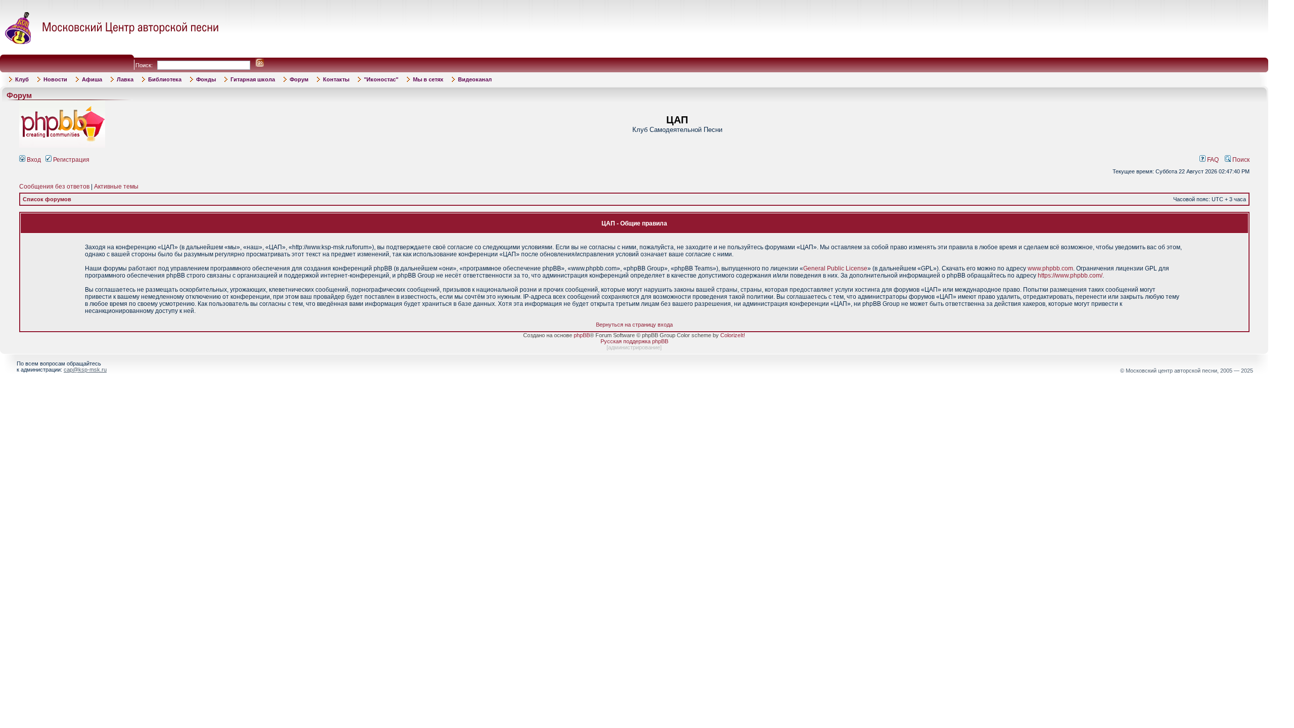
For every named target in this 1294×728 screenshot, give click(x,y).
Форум (299, 79)
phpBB (582, 335)
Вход (33, 159)
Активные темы (116, 186)
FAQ (1212, 159)
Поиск (1240, 159)
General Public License (835, 268)
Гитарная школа (252, 79)
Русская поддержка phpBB (634, 341)
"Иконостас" (381, 79)
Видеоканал (475, 79)
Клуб (22, 79)
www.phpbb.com (1050, 268)
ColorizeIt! (732, 335)
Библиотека (164, 79)
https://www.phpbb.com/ (1070, 275)
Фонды (206, 79)
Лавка (125, 79)
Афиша (92, 79)
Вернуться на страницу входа (634, 325)
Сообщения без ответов (54, 186)
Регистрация (70, 159)
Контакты (336, 79)
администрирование (634, 347)
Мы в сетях (428, 79)
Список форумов (47, 199)
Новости (55, 79)
